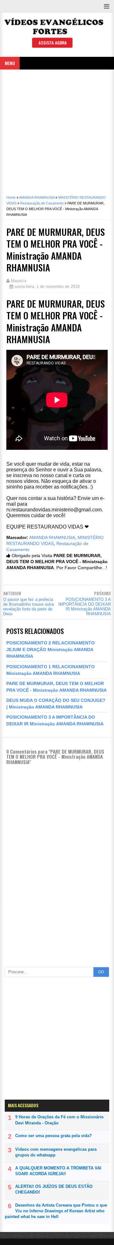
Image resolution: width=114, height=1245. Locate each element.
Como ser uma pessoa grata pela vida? (53, 1135)
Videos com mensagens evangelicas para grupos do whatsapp (56, 1152)
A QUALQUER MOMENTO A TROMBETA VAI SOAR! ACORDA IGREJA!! (58, 1171)
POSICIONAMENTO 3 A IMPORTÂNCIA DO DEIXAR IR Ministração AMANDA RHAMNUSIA (84, 606)
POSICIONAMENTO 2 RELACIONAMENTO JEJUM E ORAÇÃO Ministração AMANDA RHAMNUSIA (50, 649)
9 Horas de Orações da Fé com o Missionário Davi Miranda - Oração (59, 1120)
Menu (10, 63)
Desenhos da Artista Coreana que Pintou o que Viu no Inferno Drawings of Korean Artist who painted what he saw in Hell (56, 1211)
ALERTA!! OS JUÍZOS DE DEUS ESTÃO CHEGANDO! (53, 1189)
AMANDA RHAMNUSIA (52, 537)
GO (101, 972)
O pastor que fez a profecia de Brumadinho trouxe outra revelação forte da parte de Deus (28, 606)
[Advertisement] (57, 130)
